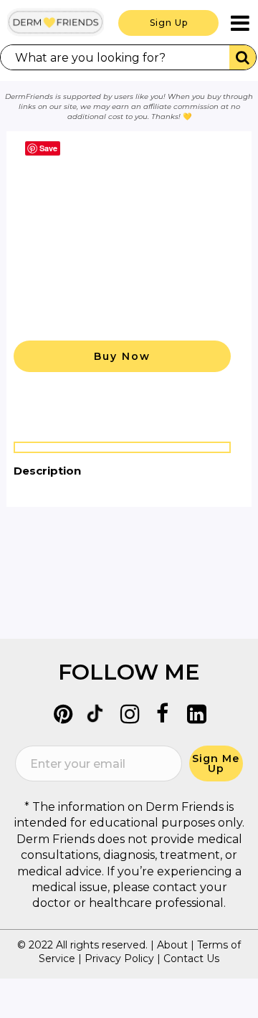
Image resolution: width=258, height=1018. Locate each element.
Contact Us (191, 958)
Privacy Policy (119, 958)
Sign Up (169, 22)
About (172, 944)
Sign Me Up (215, 763)
